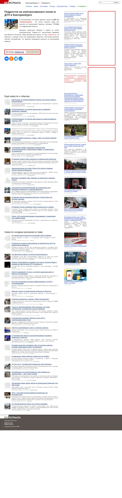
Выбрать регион (8, 424)
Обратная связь (8, 423)
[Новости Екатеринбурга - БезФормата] (10, 2)
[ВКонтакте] (6, 58)
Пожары (72, 6)
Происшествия (62, 6)
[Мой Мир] (20, 58)
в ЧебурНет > (82, 6)
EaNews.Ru (19, 52)
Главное (29, 6)
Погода (52, 6)
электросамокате (25, 22)
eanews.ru (10, 30)
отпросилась (52, 34)
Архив (36, 6)
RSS (18, 426)
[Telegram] (16, 58)
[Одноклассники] (11, 58)
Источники (44, 6)
